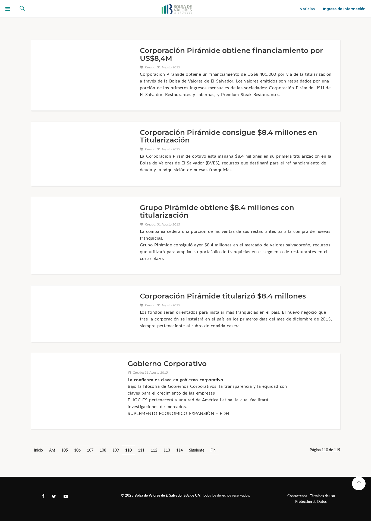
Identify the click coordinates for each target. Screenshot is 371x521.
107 (90, 450)
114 (179, 450)
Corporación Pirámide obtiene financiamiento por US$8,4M (231, 54)
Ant (52, 450)
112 (154, 450)
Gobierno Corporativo (167, 363)
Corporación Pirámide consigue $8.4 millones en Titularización (228, 136)
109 (115, 450)
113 (167, 450)
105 (64, 450)
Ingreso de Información (344, 9)
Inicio (38, 450)
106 (77, 450)
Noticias (307, 9)
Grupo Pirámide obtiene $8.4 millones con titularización (217, 211)
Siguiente (196, 450)
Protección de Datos (311, 502)
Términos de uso (322, 496)
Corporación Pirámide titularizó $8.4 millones (223, 296)
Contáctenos (297, 496)
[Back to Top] (359, 483)
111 (141, 450)
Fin (213, 450)
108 (103, 450)
